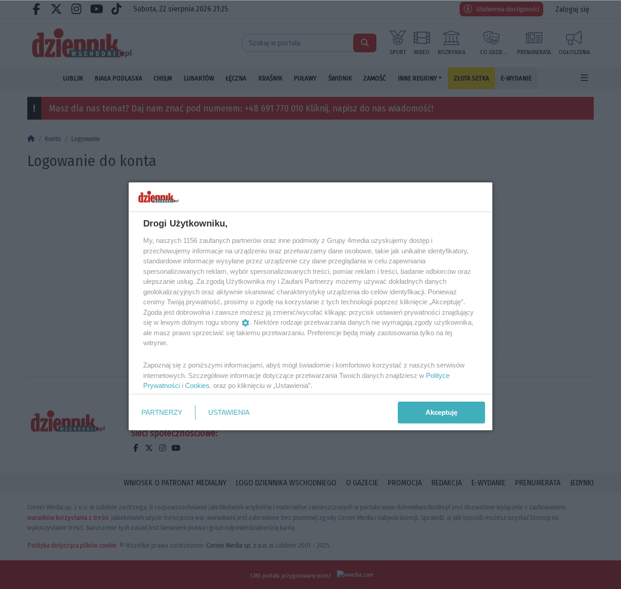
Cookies (197, 385)
